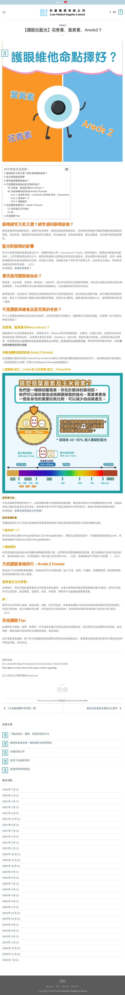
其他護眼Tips (13, 215)
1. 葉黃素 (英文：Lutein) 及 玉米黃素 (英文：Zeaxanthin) (42, 194)
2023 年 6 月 (8, 795)
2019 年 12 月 (9, 912)
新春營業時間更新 (20, 768)
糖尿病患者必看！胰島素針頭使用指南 (31, 742)
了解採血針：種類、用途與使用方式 (29, 733)
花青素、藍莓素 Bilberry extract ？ (28, 187)
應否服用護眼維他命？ (17, 180)
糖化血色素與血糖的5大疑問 (102, 708)
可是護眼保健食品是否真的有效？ (23, 184)
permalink (83, 700)
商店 (58, 986)
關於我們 (50, 986)
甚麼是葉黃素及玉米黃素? (28, 510)
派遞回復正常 (17, 751)
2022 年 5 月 (8, 801)
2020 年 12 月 (9, 854)
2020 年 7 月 (8, 883)
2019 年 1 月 (8, 942)
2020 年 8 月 (8, 877)
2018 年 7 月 (8, 959)
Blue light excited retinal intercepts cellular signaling (29, 667)
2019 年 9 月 (8, 924)
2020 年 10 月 (9, 865)
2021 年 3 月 (8, 842)
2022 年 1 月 (8, 813)
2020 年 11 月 (9, 860)
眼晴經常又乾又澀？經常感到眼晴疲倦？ (26, 173)
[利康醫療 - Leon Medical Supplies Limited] (62, 12)
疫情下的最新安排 (20, 760)
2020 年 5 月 (8, 889)
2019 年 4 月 (8, 930)
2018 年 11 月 (9, 954)
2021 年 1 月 (8, 848)
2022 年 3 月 (8, 807)
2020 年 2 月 (8, 906)
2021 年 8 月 (8, 824)
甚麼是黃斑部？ (23, 268)
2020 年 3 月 (8, 901)
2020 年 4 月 (8, 895)
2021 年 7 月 (8, 830)
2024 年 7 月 (8, 789)
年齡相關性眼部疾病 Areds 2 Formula (29, 191)
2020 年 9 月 (8, 871)
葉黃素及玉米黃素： (20, 208)
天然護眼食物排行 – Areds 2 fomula (24, 205)
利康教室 (62, 25)
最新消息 (65, 986)
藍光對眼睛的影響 (15, 176)
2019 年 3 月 (8, 936)
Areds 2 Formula (47, 362)
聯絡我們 (75, 986)
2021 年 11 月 (9, 818)
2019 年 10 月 (9, 918)
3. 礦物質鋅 (21, 201)
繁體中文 (59, 2)
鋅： (13, 212)
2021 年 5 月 (8, 836)
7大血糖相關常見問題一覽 (21, 708)
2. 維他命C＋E (22, 198)
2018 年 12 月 (9, 948)
